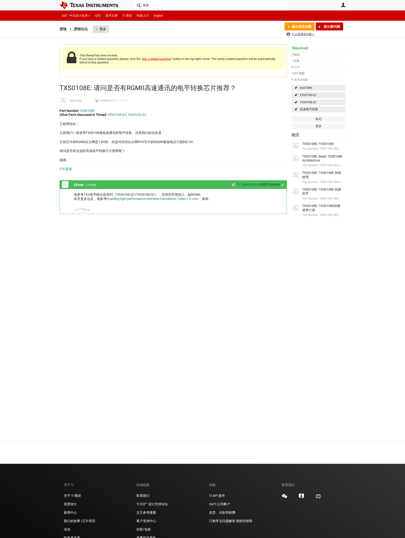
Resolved (300, 48)
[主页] (92, 5)
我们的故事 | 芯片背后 (79, 521)
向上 (76, 210)
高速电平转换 (309, 109)
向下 (89, 210)
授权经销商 (244, 521)
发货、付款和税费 (222, 512)
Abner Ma (75, 100)
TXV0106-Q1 (308, 95)
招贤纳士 (70, 504)
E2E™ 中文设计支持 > (76, 15)
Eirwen (79, 185)
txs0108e (306, 87)
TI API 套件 (217, 495)
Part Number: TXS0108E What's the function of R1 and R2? (338, 165)
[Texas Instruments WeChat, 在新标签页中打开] (284, 498)
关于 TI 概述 (72, 495)
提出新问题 (331, 26)
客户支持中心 (146, 521)
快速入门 (143, 15)
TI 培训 (127, 15)
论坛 (98, 15)
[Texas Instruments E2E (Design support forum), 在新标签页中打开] (301, 498)
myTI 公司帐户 (219, 504)
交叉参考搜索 (146, 512)
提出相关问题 (301, 26)
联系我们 (143, 495)
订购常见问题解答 (222, 521)
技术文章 (111, 15)
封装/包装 (143, 529)
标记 (318, 119)
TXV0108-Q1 (308, 102)
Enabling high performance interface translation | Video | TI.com (153, 199)
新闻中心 (70, 512)
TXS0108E (87, 111)
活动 (67, 529)
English (158, 15)
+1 (282, 185)
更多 (103, 29)
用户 (343, 5)
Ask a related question (156, 59)
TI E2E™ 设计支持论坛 (152, 504)
